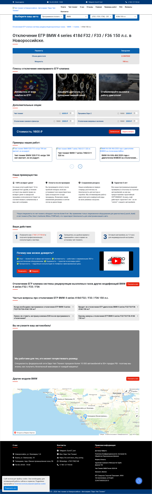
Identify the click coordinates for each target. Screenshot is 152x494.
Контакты (64, 12)
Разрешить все (10, 488)
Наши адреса (19, 2)
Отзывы (90, 7)
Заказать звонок (101, 472)
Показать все (133, 284)
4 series (76, 27)
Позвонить (22, 271)
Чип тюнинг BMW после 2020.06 (106, 468)
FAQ (120, 7)
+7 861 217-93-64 (38, 235)
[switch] (71, 113)
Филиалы (128, 7)
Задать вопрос (128, 132)
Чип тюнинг (72, 7)
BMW (69, 27)
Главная (99, 7)
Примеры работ (110, 7)
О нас (82, 7)
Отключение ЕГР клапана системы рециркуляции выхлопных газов (39, 27)
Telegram (34, 271)
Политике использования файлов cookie (29, 484)
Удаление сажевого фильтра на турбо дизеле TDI (108, 464)
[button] (80, 166)
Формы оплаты (100, 459)
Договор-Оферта (101, 451)
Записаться (114, 132)
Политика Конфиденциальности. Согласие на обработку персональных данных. (110, 455)
